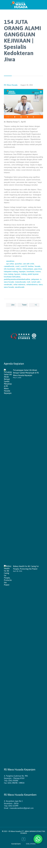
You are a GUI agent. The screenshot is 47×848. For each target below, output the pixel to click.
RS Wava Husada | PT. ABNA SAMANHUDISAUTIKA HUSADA (27, 832)
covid (17, 266)
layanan (17, 274)
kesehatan (30, 271)
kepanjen (22, 271)
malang (24, 274)
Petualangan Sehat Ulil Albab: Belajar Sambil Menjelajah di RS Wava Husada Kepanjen (26, 372)
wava (41, 284)
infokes (19, 269)
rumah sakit (35, 282)
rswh (28, 282)
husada (37, 266)
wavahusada (19, 287)
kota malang (8, 274)
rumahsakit (8, 284)
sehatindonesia (32, 284)
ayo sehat (10, 264)
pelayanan (35, 279)
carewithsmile (9, 266)
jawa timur (38, 269)
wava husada (9, 287)
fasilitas (31, 266)
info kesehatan (9, 269)
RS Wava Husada (10, 85)
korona (38, 271)
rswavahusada (20, 282)
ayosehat (18, 264)
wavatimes (10, 261)
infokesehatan (28, 269)
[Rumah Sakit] (26, 4)
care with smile (28, 264)
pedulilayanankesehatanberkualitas (17, 279)
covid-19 (23, 266)
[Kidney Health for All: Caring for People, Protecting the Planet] (8, 662)
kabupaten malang (11, 271)
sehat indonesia (19, 284)
